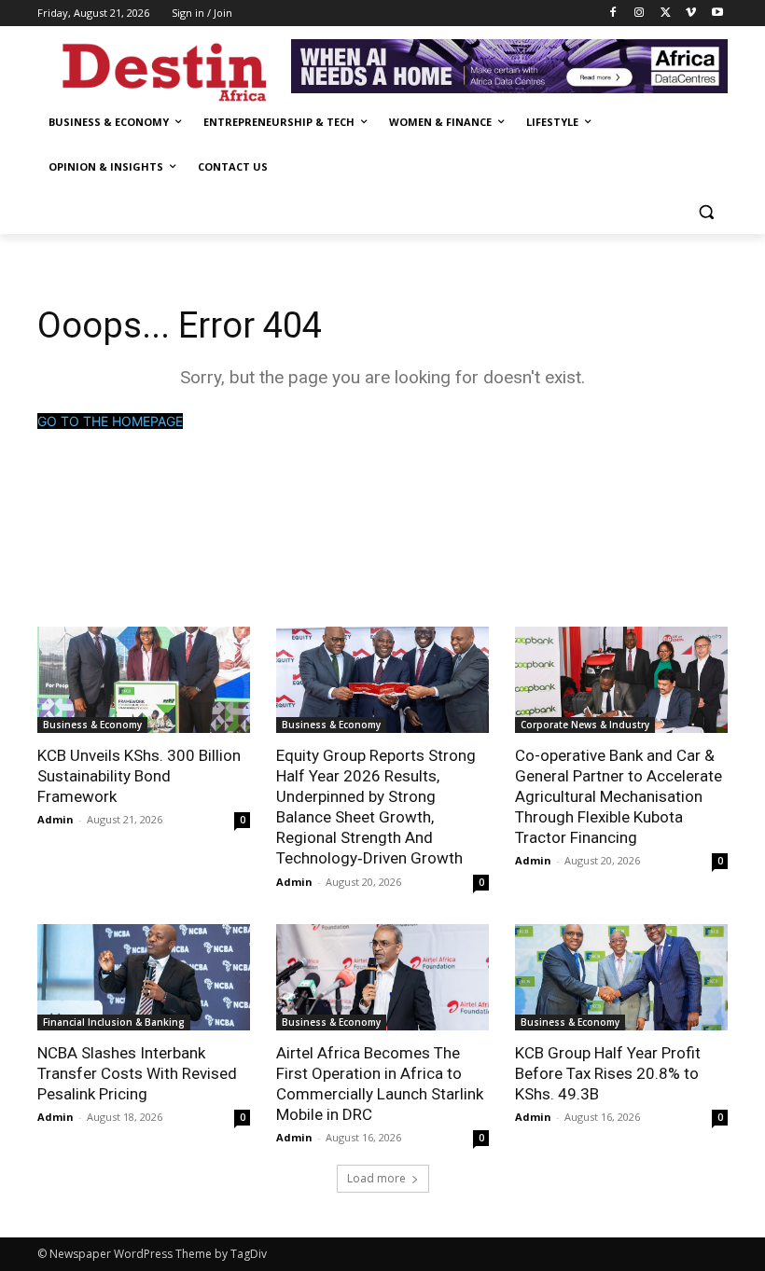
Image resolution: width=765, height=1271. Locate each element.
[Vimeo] (691, 13)
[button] (706, 212)
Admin (55, 819)
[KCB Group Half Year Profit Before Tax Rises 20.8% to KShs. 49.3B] (621, 977)
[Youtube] (717, 13)
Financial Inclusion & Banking (114, 1022)
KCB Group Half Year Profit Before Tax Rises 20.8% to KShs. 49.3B (608, 1073)
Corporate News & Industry (585, 724)
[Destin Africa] (164, 69)
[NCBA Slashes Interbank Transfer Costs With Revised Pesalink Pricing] (143, 977)
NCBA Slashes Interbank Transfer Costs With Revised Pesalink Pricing (137, 1073)
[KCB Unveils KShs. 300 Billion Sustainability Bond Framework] (143, 680)
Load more (376, 1178)
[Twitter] (665, 13)
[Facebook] (613, 13)
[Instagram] (639, 13)
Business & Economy (92, 724)
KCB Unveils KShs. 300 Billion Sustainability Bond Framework (139, 776)
